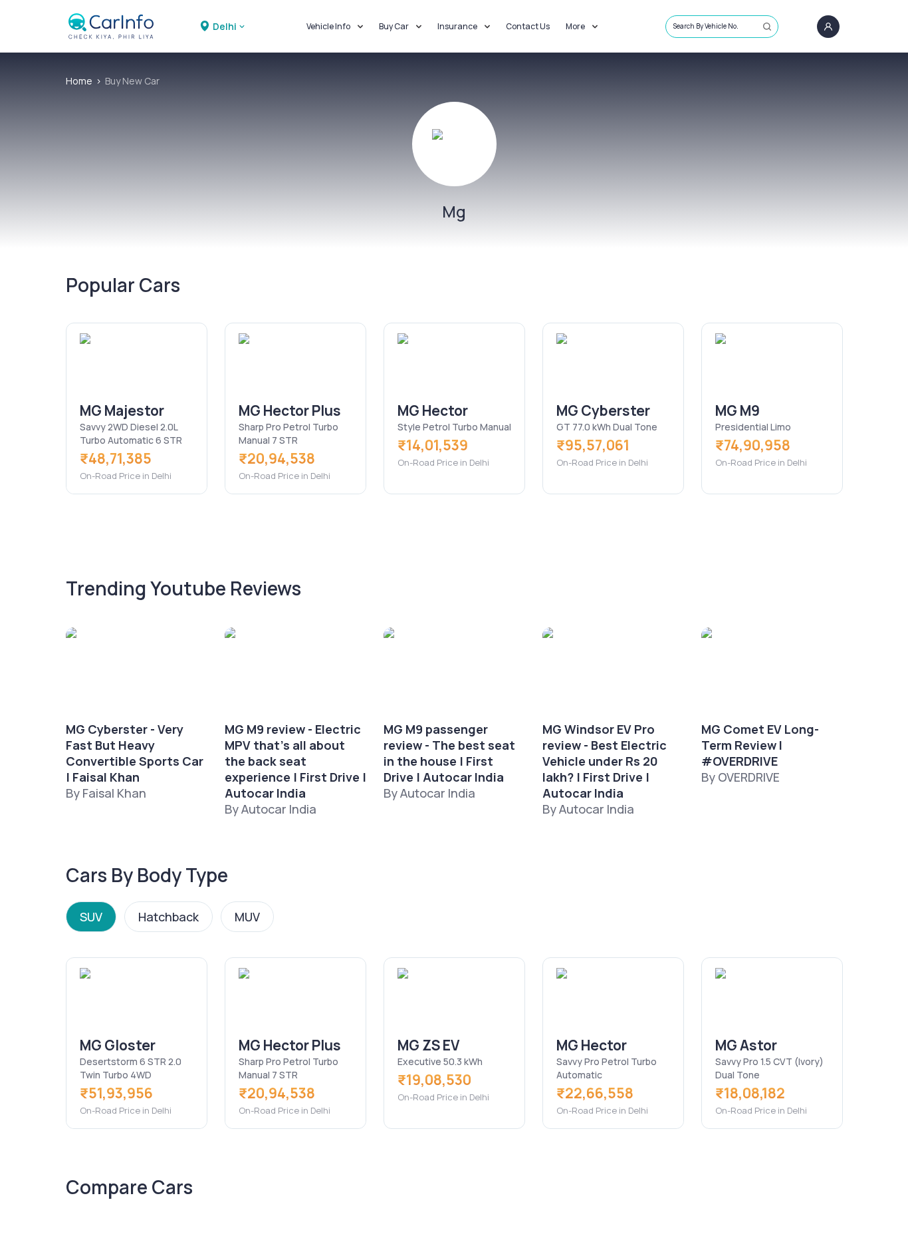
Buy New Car (132, 81)
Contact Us (528, 26)
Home (79, 81)
